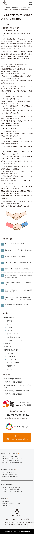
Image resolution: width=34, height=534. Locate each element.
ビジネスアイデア (12, 359)
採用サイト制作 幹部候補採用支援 (12, 462)
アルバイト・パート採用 (14, 340)
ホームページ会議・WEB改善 (10, 460)
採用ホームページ (12, 334)
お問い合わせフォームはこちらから (17, 439)
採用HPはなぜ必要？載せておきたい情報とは (16, 305)
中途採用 (9, 330)
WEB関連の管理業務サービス (10, 477)
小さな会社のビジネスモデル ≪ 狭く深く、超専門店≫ (19, 250)
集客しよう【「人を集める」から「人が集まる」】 (17, 269)
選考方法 (9, 324)
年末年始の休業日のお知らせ (13, 382)
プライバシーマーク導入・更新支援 (12, 491)
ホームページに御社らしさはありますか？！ (16, 256)
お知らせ (7, 343)
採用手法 (9, 321)
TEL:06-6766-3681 (17, 414)
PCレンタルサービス (8, 472)
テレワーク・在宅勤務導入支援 (11, 489)
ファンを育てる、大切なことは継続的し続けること (18, 262)
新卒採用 (9, 327)
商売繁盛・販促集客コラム (12, 350)
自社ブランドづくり (13, 369)
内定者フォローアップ (13, 337)
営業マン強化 (11, 353)
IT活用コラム (8, 347)
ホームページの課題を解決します (11, 456)
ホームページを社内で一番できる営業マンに (16, 243)
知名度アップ (11, 366)
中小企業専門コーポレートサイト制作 (12, 458)
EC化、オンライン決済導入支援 (11, 487)
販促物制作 (5, 501)
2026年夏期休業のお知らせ (12, 379)
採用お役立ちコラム (10, 318)
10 (2, 305)
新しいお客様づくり (13, 356)
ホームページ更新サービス (9, 475)
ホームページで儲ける (13, 363)
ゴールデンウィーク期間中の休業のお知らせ (18, 391)
